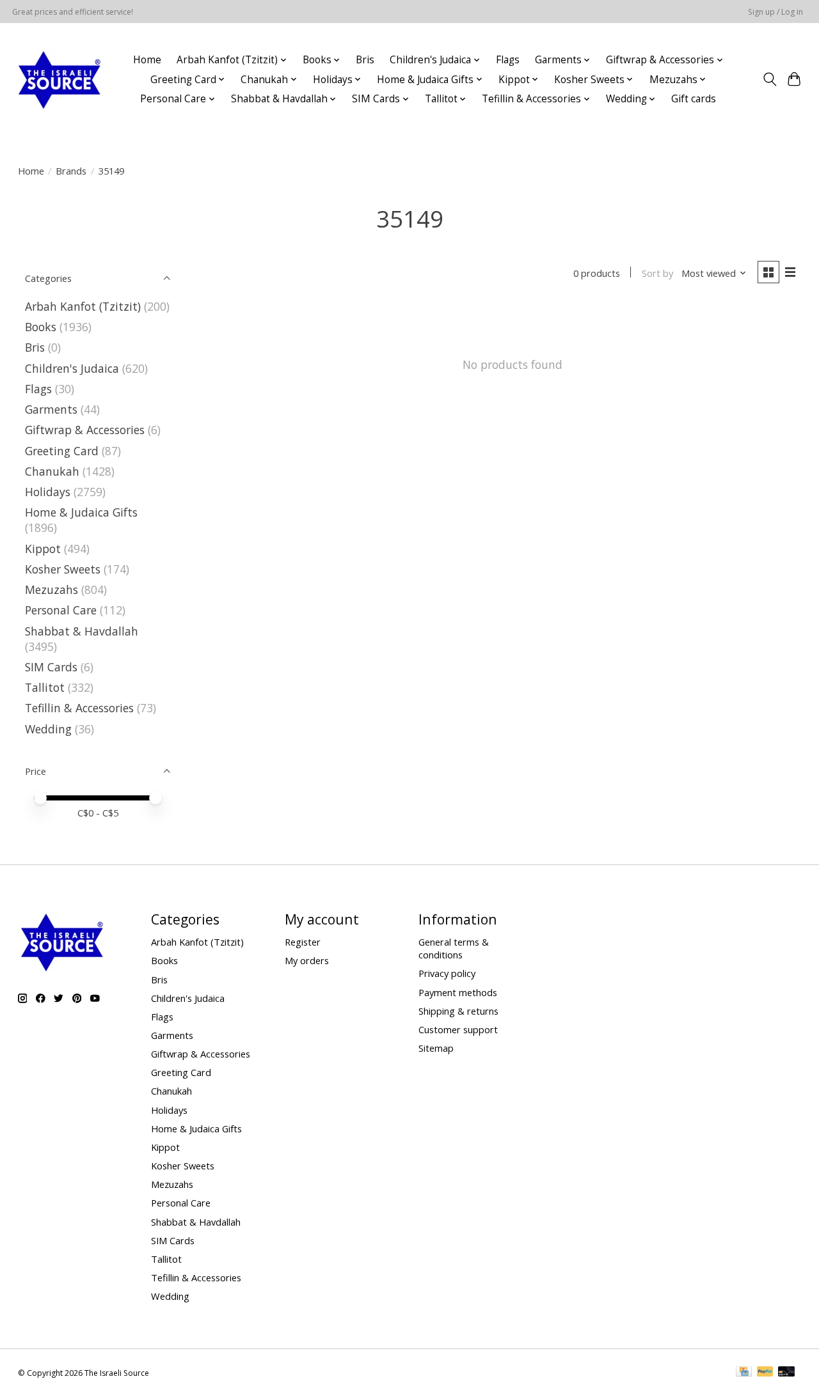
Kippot (43, 548)
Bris (365, 59)
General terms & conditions (453, 948)
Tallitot (45, 687)
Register (303, 941)
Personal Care (61, 610)
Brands (71, 170)
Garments (51, 409)
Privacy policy (446, 973)
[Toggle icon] (769, 79)
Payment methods (457, 992)
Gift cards (693, 98)
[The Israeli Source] (58, 79)
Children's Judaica (72, 368)
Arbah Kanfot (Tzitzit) (83, 306)
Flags (508, 59)
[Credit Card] (744, 1372)
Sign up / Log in (775, 11)
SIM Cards (51, 667)
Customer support (458, 1029)
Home (147, 59)
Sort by (657, 273)
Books (40, 326)
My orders (307, 960)
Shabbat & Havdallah (81, 631)
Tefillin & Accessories (79, 707)
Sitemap (436, 1048)
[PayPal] (765, 1372)
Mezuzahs (51, 589)
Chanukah (52, 471)
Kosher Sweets (62, 569)
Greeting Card (62, 450)
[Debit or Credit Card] (786, 1372)
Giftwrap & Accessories (85, 429)
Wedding (48, 729)
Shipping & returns (458, 1010)
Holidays (47, 491)
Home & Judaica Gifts (81, 512)
